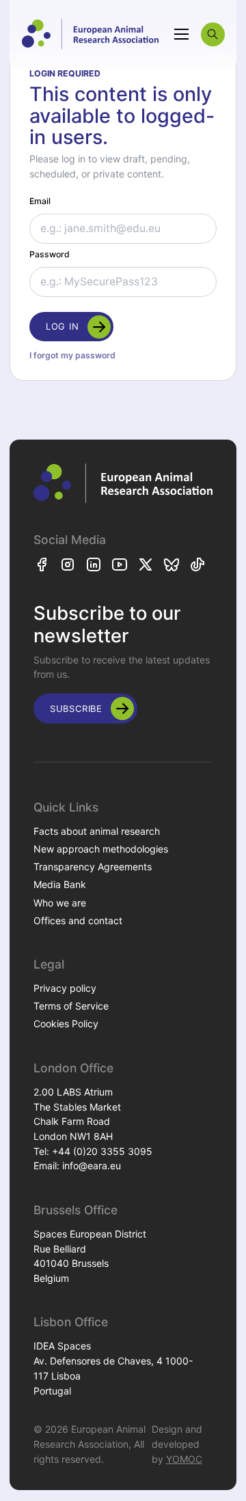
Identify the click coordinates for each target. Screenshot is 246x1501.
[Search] (213, 34)
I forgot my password (72, 355)
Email (40, 201)
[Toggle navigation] (182, 34)
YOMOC (184, 1459)
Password (49, 254)
